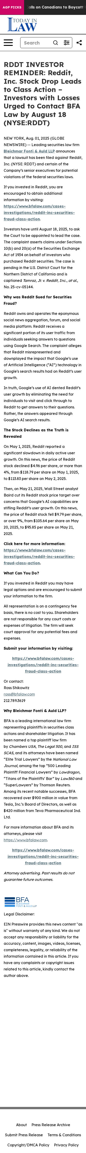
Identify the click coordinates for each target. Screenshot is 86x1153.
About (21, 1125)
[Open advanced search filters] (66, 42)
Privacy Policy (66, 1145)
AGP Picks (12, 7)
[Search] (55, 42)
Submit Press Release (24, 1135)
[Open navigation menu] (8, 42)
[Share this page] (79, 42)
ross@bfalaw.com (19, 694)
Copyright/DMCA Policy (28, 1145)
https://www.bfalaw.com (25, 840)
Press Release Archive (50, 1125)
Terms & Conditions (64, 1135)
